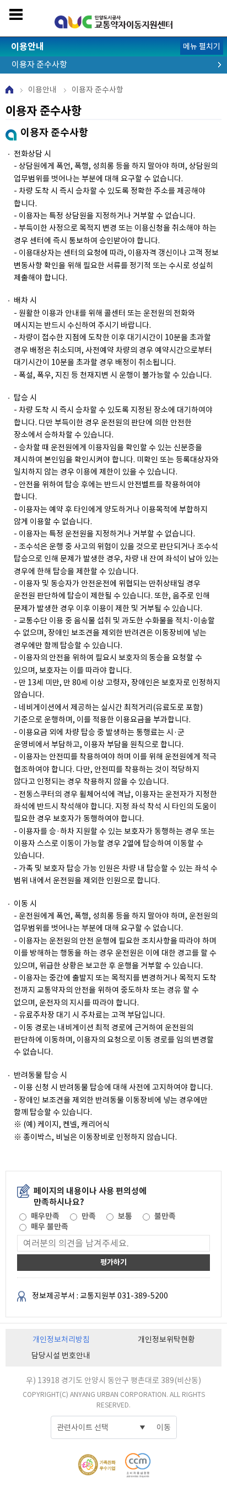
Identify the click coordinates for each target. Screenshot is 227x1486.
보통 (125, 1216)
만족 (89, 1216)
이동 (163, 1427)
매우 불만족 (49, 1227)
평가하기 (113, 1262)
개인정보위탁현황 (166, 1339)
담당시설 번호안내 (60, 1355)
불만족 (165, 1216)
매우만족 (45, 1216)
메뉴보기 (16, 14)
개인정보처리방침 (61, 1339)
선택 (21, 1216)
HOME (9, 89)
